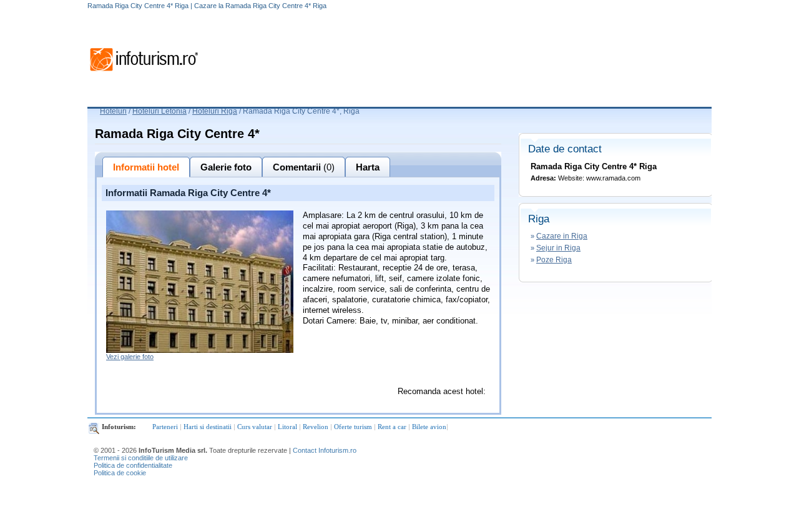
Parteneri (165, 426)
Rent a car (392, 426)
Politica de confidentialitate (133, 465)
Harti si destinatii (208, 426)
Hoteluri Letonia (159, 111)
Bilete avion (429, 426)
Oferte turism (353, 426)
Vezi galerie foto (130, 356)
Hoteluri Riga (214, 111)
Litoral (287, 426)
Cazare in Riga (561, 236)
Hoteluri (113, 111)
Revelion (315, 426)
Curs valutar (254, 426)
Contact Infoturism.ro (324, 450)
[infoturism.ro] (143, 73)
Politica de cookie (120, 473)
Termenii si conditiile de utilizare (141, 458)
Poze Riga (554, 259)
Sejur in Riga (558, 248)
